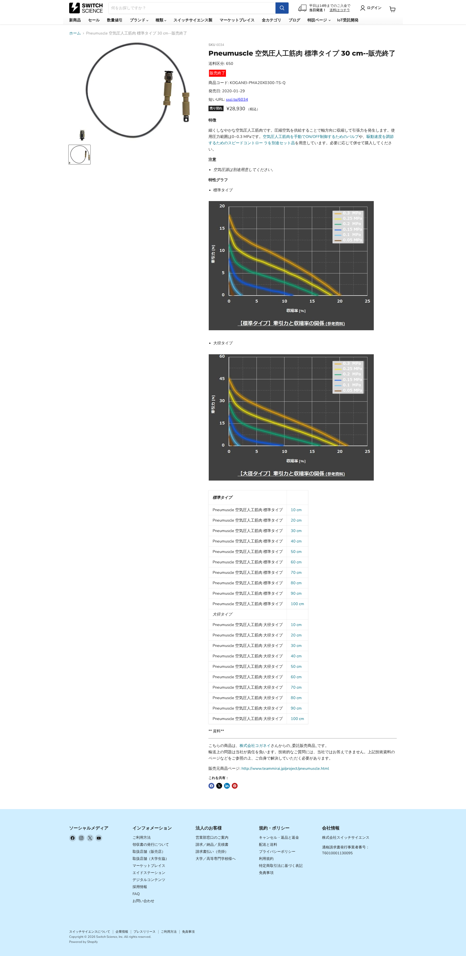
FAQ (136, 893)
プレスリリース (144, 932)
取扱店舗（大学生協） (151, 858)
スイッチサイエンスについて (89, 932)
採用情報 (140, 886)
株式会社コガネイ (255, 745)
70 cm (296, 572)
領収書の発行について (151, 844)
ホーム (75, 33)
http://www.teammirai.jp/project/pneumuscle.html (285, 768)
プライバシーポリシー (277, 851)
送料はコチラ (340, 10)
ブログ (294, 20)
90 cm (296, 593)
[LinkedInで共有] (227, 786)
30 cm (296, 530)
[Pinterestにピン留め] (235, 786)
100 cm (297, 604)
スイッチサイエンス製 (193, 20)
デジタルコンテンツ (149, 879)
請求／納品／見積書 (212, 844)
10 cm (296, 510)
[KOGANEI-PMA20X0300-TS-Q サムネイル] (79, 154)
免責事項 (266, 872)
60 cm (296, 562)
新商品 (75, 20)
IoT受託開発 (347, 20)
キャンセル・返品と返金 (279, 837)
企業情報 (122, 932)
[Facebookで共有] (211, 786)
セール (94, 20)
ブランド (138, 20)
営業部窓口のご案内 (212, 837)
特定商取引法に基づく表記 (281, 865)
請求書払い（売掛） (212, 851)
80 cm (296, 583)
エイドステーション (149, 872)
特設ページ (318, 20)
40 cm (296, 541)
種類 (160, 20)
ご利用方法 (142, 837)
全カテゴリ (271, 20)
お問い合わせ (143, 900)
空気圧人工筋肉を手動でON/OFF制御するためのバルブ (311, 136)
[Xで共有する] (219, 786)
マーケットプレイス (237, 20)
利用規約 (266, 858)
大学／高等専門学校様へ (216, 858)
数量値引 (115, 20)
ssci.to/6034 (237, 99)
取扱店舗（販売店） (149, 851)
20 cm (296, 520)
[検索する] (282, 8)
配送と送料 (268, 844)
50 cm (296, 551)
